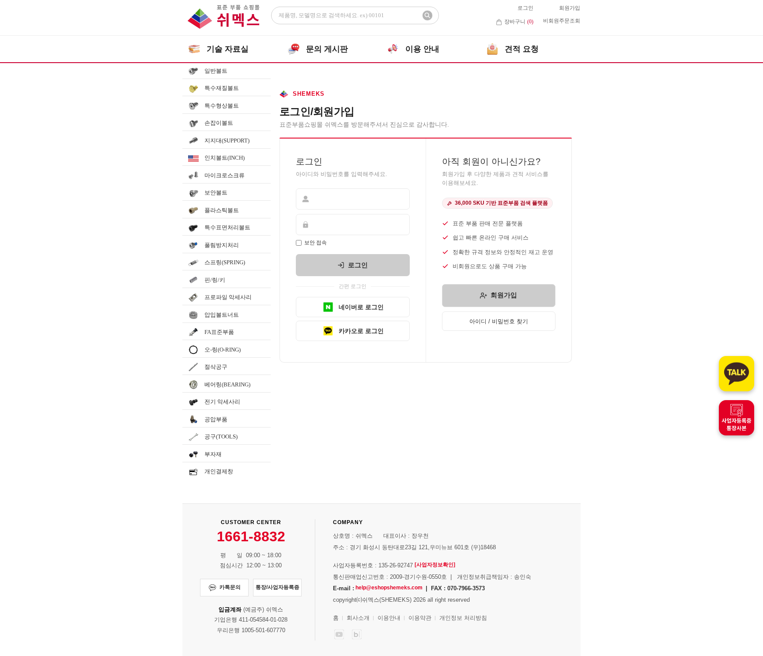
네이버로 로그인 (361, 307)
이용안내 (389, 618)
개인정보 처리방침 (463, 618)
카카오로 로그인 (361, 330)
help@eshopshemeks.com (389, 588)
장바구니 (518, 22)
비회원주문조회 (561, 21)
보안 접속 (315, 243)
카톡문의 (230, 587)
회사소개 (358, 618)
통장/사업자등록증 (277, 587)
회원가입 (569, 8)
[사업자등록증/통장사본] (736, 417)
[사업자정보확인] (435, 565)
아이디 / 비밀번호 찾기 (498, 321)
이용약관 (419, 618)
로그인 (525, 8)
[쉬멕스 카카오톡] (736, 373)
